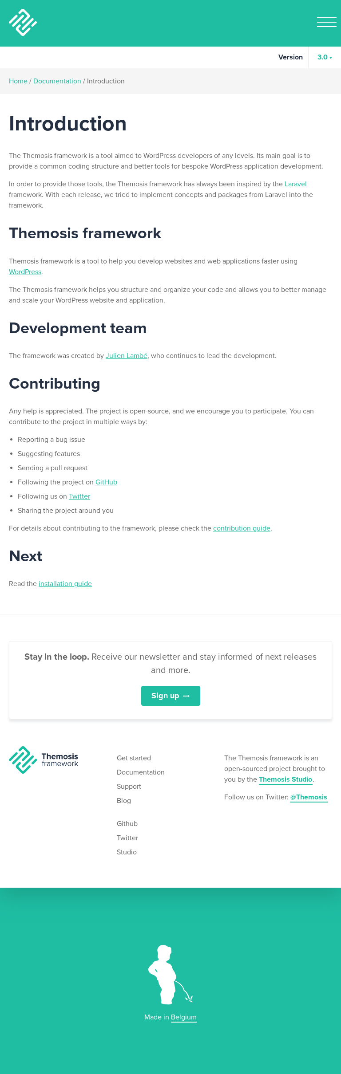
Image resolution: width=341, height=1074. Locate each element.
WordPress (25, 272)
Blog (124, 800)
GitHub (106, 482)
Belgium (184, 1017)
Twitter (79, 496)
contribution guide (241, 528)
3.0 (322, 57)
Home (18, 81)
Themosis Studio (285, 779)
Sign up (165, 695)
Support (129, 786)
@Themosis (308, 797)
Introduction (106, 81)
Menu (327, 22)
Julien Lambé (126, 355)
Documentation (57, 81)
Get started (134, 758)
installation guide (65, 583)
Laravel (296, 184)
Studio (127, 852)
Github (127, 823)
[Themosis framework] (43, 759)
